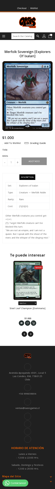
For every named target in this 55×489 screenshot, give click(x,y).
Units (5, 156)
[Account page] (44, 36)
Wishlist (34, 8)
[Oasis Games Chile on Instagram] (30, 3)
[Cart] (50, 36)
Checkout (22, 8)
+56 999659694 (27, 393)
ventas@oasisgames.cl (27, 408)
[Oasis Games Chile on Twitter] (24, 3)
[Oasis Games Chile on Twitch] (36, 3)
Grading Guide (38, 142)
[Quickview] (21, 323)
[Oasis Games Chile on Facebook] (18, 3)
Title (4, 149)
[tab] (27, 177)
